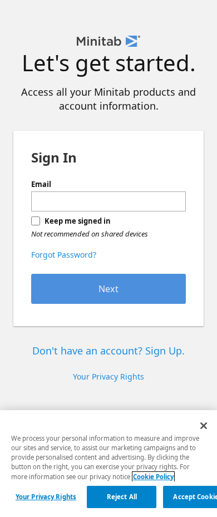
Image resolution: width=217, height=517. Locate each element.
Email (41, 184)
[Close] (203, 425)
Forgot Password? (63, 254)
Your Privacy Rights (46, 497)
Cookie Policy (153, 476)
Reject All (122, 497)
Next (108, 289)
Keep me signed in (78, 221)
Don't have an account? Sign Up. (108, 350)
